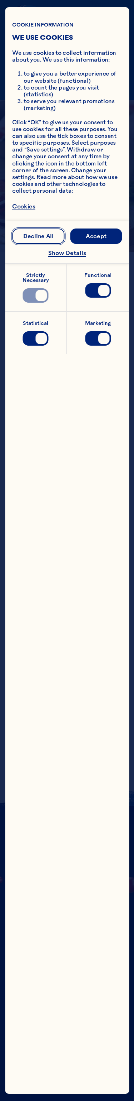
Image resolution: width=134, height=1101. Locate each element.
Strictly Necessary (36, 278)
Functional (97, 275)
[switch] (36, 295)
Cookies (23, 206)
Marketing (98, 323)
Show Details (67, 253)
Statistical (35, 323)
